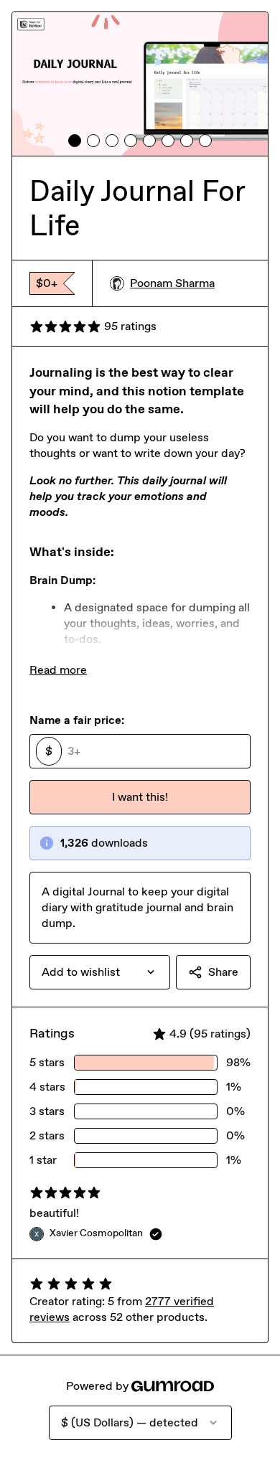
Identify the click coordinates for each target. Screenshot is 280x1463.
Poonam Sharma (172, 283)
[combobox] (99, 972)
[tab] (74, 140)
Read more (58, 670)
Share (223, 972)
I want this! (140, 797)
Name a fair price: (76, 720)
